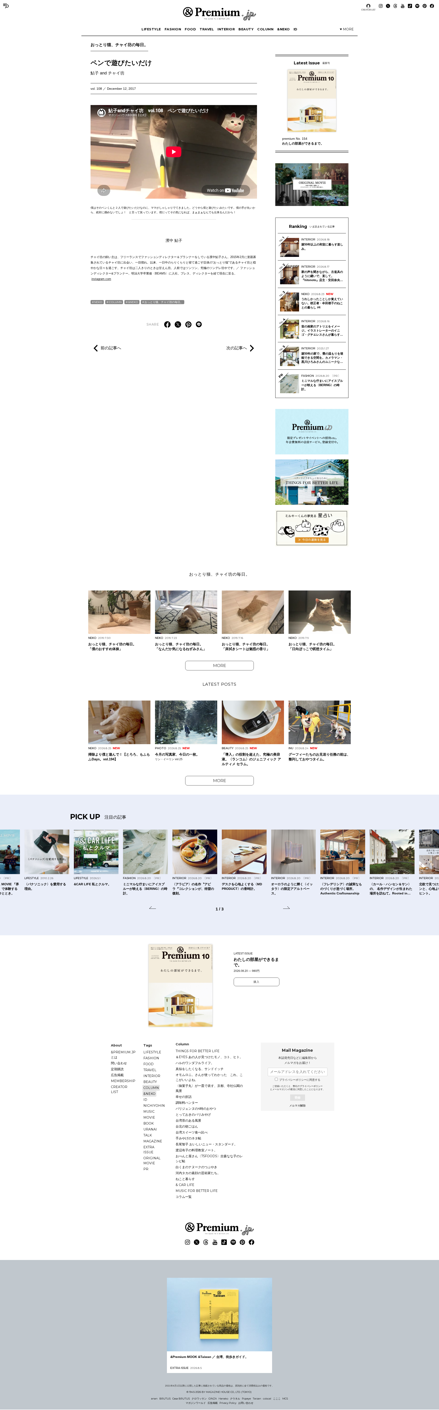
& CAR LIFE (185, 1185)
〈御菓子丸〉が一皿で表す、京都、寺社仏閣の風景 (209, 1088)
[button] (152, 908)
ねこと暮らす (185, 1179)
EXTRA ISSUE (148, 1149)
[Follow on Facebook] (432, 6)
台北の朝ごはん (187, 1126)
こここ (277, 1398)
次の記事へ (236, 348)
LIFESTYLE (151, 29)
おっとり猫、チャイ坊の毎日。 (119, 45)
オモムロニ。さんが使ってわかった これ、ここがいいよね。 (209, 1077)
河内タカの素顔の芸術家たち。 (198, 1173)
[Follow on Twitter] (388, 6)
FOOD (190, 29)
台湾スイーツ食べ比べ (192, 1132)
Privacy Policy (228, 1403)
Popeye (246, 1398)
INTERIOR (226, 29)
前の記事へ (111, 348)
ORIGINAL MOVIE (152, 1160)
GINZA (213, 1398)
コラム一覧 (184, 1197)
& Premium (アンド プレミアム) (219, 14)
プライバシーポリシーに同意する (299, 1079)
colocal (267, 1398)
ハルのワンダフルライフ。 (195, 1063)
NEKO (98, 302)
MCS (285, 1398)
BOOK (148, 1123)
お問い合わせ (245, 1403)
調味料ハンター (187, 1103)
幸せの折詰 (184, 1097)
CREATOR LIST (368, 9)
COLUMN (265, 29)
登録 (297, 1097)
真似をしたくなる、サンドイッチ (200, 1069)
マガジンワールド (196, 1403)
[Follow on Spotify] (417, 6)
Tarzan (257, 1398)
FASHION (173, 29)
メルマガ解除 (297, 1105)
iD (295, 29)
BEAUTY (246, 29)
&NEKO (283, 29)
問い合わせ (119, 1063)
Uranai (150, 1129)
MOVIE (149, 1117)
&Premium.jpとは (123, 1054)
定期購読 (117, 1069)
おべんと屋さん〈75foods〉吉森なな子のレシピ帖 (209, 1158)
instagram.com (101, 279)
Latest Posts (219, 684)
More (219, 665)
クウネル (235, 1398)
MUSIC (149, 1112)
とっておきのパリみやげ (193, 1114)
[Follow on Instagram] (380, 6)
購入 (257, 981)
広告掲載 (117, 1075)
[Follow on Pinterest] (424, 6)
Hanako (223, 1398)
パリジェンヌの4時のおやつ (196, 1109)
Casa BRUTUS (181, 1398)
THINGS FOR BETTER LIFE (198, 1051)
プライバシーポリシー (311, 1086)
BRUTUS (165, 1398)
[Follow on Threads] (395, 6)
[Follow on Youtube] (402, 6)
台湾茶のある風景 (188, 1120)
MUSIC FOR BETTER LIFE (197, 1191)
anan (154, 1398)
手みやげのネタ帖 (188, 1138)
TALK (147, 1135)
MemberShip (123, 1081)
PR (145, 1169)
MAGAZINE (152, 1141)
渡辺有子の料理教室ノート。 (196, 1150)
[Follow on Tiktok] (410, 6)
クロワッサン (199, 1398)
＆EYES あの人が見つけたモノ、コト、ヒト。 (209, 1057)
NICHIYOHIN (154, 1106)
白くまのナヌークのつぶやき (196, 1167)
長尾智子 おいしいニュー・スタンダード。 (206, 1144)
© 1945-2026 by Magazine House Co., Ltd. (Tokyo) (219, 1392)
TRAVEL (207, 29)
